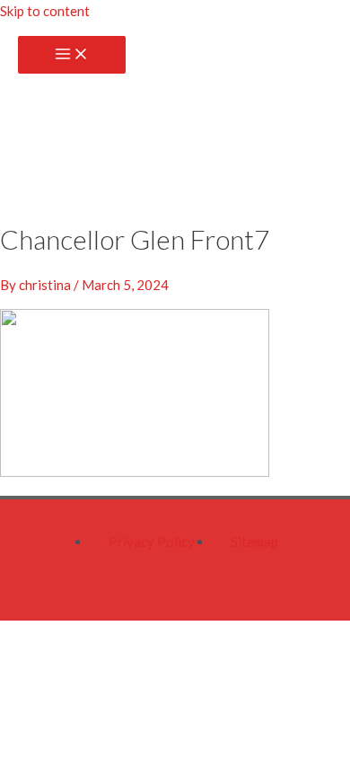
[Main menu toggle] (72, 55)
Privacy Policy (152, 541)
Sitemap (254, 541)
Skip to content (45, 11)
